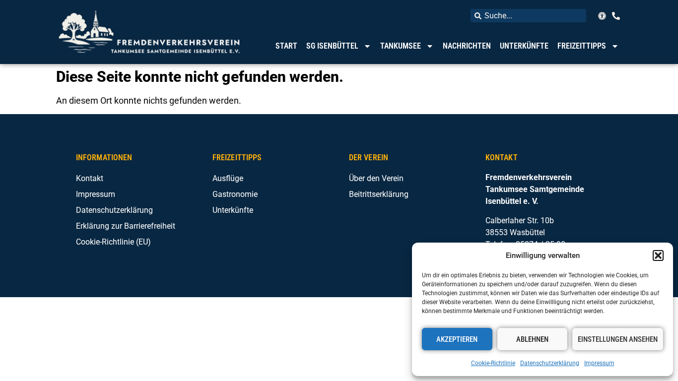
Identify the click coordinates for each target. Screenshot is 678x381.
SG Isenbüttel (332, 46)
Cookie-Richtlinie (493, 363)
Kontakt (89, 178)
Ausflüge (227, 178)
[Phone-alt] (616, 16)
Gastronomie (235, 194)
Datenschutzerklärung (549, 363)
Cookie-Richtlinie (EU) (113, 242)
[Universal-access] (602, 16)
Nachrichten (467, 46)
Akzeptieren (456, 339)
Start (286, 46)
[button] (658, 255)
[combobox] (528, 15)
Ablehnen (532, 339)
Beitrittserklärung (378, 194)
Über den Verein (376, 178)
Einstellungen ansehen (618, 339)
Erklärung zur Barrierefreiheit (125, 226)
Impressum (599, 363)
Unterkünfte (524, 46)
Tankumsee (400, 46)
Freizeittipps (581, 46)
